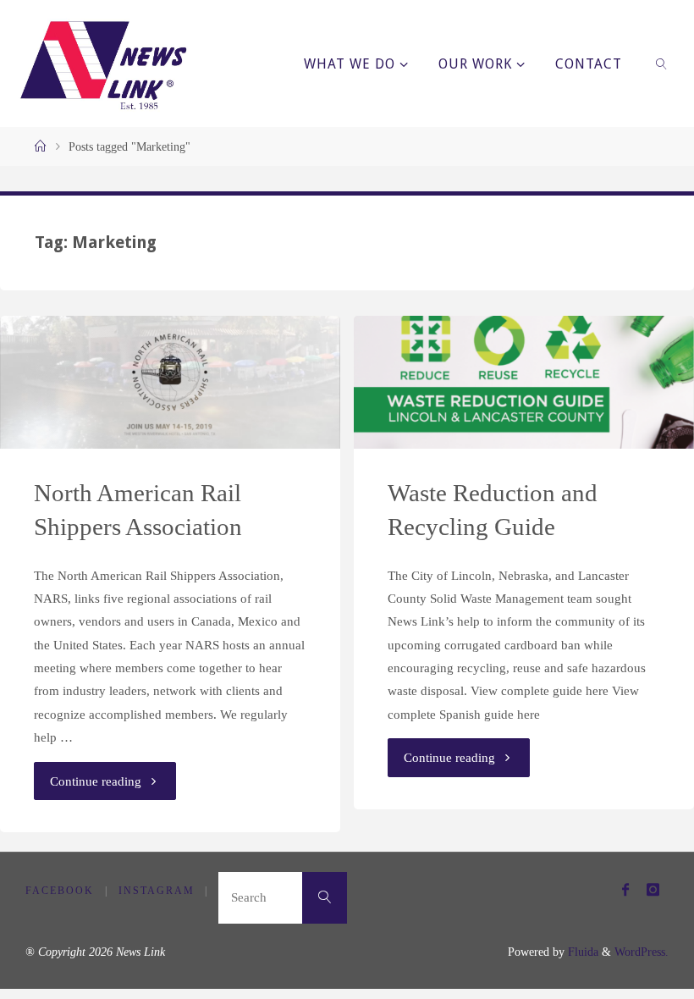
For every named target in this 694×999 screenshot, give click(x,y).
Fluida (581, 952)
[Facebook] (625, 889)
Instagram (156, 891)
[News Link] (102, 63)
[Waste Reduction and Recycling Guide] (523, 382)
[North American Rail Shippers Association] (169, 382)
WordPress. (641, 952)
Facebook (59, 891)
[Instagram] (652, 889)
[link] (662, 63)
